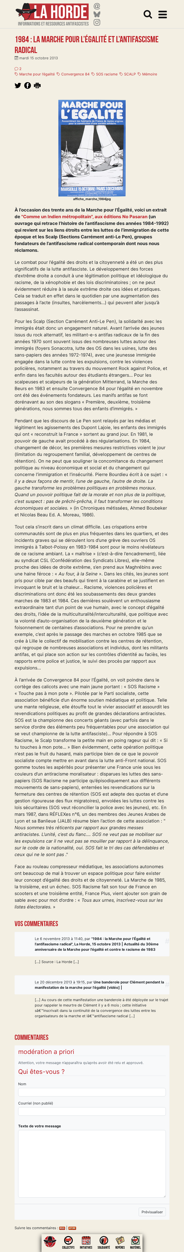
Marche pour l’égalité (36, 74)
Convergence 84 (75, 74)
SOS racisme (106, 74)
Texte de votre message (39, 1126)
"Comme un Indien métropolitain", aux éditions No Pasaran (84, 216)
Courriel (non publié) (35, 1103)
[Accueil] (52, 11)
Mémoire (149, 74)
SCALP (129, 74)
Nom (22, 1084)
